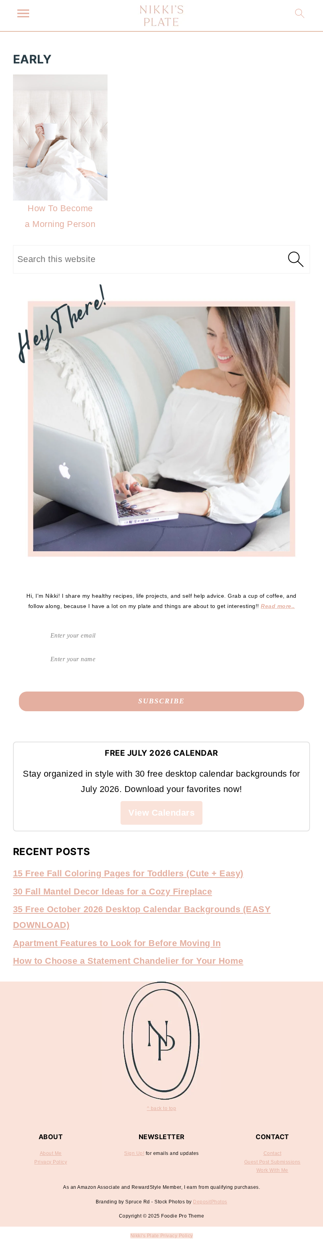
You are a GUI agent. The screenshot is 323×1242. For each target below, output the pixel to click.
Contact (273, 1153)
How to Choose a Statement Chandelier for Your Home (128, 961)
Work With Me (272, 1170)
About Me (51, 1153)
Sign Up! (134, 1153)
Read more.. (278, 606)
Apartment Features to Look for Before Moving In (117, 943)
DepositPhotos (210, 1202)
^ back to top (161, 1108)
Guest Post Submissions (272, 1162)
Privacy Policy (50, 1162)
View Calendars (161, 813)
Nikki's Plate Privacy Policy (161, 1235)
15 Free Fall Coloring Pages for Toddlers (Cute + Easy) (128, 873)
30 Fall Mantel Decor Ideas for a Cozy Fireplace (112, 891)
